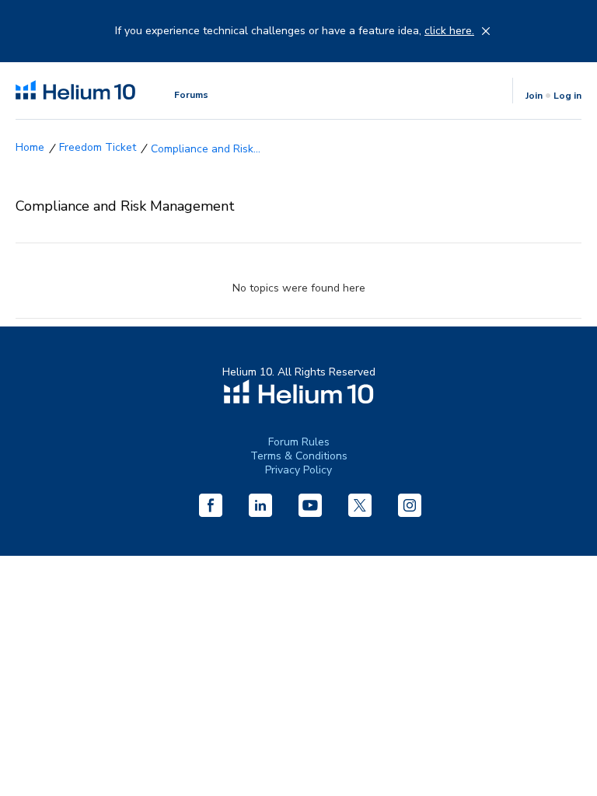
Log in (567, 95)
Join (534, 95)
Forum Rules (299, 442)
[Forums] (30, 147)
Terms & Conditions (298, 456)
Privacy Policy (298, 470)
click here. (449, 31)
